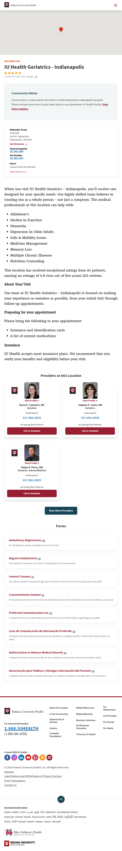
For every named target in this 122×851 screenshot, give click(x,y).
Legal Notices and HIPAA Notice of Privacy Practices (33, 776)
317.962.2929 (16, 151)
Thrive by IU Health (86, 734)
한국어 (7, 821)
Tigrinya (47, 821)
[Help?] (36, 77)
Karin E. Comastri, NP (31, 405)
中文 (42, 812)
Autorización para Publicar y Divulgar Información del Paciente (50, 671)
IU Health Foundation (55, 735)
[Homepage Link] (20, 5)
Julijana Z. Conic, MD (90, 405)
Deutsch (27, 816)
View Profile (31, 400)
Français (19, 816)
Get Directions (17, 144)
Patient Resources (85, 708)
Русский (22, 821)
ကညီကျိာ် (68, 816)
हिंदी (54, 816)
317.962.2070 (16, 158)
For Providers (110, 716)
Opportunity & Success (56, 721)
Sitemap (9, 772)
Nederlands (51, 812)
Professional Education (82, 727)
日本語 (60, 816)
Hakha (49, 816)
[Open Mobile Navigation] (116, 5)
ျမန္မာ (36, 812)
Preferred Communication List (29, 613)
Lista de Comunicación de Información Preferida (40, 631)
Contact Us (10, 785)
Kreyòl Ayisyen (38, 816)
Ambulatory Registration (25, 540)
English (7, 812)
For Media (108, 728)
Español (15, 812)
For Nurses (108, 722)
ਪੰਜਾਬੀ (14, 821)
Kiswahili (30, 821)
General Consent (20, 576)
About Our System (58, 708)
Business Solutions (86, 720)
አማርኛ (23, 812)
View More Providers (61, 510)
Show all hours (17, 171)
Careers (53, 728)
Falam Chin (9, 816)
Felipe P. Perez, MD (32, 467)
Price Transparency (15, 780)
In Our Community (58, 714)
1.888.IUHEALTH (21, 728)
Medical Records (84, 714)
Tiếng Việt (56, 821)
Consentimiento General (25, 595)
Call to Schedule (32, 430)
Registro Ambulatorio (23, 558)
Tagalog (38, 821)
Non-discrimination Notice (15, 807)
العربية (30, 812)
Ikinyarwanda (80, 816)
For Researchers (109, 708)
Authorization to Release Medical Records (36, 653)
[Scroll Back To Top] (61, 799)
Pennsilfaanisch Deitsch (67, 812)
